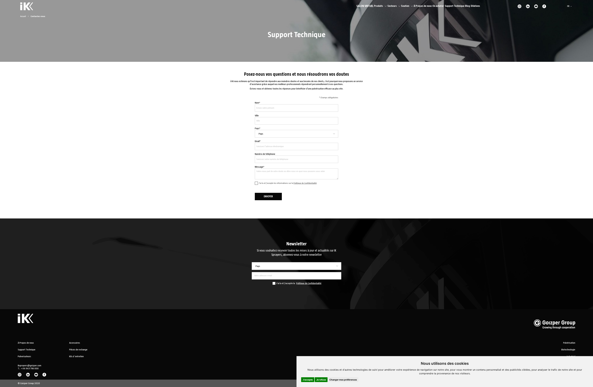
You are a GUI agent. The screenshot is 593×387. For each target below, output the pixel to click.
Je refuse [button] (321, 379)
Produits (378, 6)
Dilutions (475, 6)
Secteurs (392, 6)
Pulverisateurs (24, 356)
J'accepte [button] (308, 379)
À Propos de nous (423, 6)
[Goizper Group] (554, 333)
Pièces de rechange (78, 349)
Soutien (405, 6)
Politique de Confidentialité (305, 183)
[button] (570, 6)
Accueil (23, 16)
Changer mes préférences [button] (343, 379)
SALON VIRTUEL (364, 6)
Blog (467, 6)
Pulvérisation (569, 343)
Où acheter (438, 6)
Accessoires (74, 343)
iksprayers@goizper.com (29, 365)
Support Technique (455, 6)
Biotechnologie (568, 349)
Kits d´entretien (76, 356)
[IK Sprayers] (26, 6)
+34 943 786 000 (30, 368)
